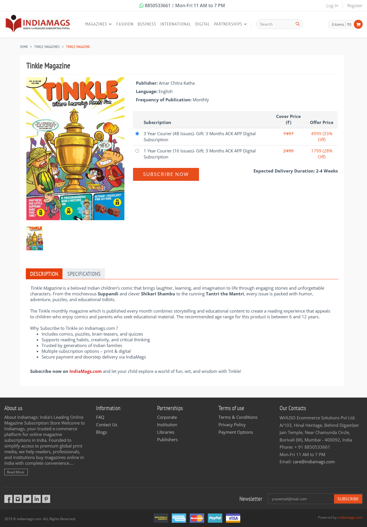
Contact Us (106, 424)
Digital (202, 24)
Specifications (84, 274)
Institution (167, 424)
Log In (332, 5)
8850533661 (158, 5)
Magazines (96, 24)
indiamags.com (350, 517)
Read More (15, 472)
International (175, 24)
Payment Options (235, 432)
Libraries (165, 432)
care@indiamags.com (314, 461)
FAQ (100, 417)
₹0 (349, 24)
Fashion (125, 24)
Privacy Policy (232, 424)
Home (24, 46)
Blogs (101, 432)
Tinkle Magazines (47, 46)
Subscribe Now (166, 174)
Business (147, 24)
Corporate (167, 417)
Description (44, 274)
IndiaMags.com (85, 371)
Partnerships (228, 24)
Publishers (167, 439)
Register (355, 5)
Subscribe (348, 498)
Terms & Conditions (237, 417)
